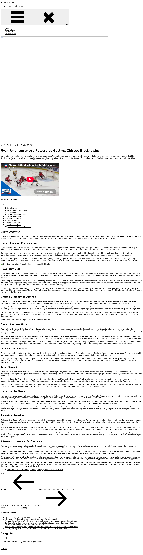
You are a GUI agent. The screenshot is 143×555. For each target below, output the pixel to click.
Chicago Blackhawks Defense (17, 214)
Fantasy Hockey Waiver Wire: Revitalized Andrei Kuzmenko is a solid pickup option (36, 529)
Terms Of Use (10, 30)
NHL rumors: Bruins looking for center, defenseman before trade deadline (32, 519)
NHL (2, 473)
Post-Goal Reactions (14, 225)
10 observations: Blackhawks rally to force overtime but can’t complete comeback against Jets (39, 523)
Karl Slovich (7, 145)
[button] (35, 17)
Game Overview (12, 208)
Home (7, 28)
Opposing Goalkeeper (14, 218)
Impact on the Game (14, 223)
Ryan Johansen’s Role (14, 216)
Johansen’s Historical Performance (19, 227)
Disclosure (9, 32)
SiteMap (4, 549)
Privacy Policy (10, 34)
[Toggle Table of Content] (2, 204)
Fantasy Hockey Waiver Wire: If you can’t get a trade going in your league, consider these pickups (41, 521)
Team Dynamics (12, 221)
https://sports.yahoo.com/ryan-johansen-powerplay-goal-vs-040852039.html (35, 470)
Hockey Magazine (7, 2)
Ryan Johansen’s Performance (17, 210)
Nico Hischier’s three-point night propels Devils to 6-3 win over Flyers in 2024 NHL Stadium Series (41, 527)
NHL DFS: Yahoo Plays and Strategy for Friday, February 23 (27, 517)
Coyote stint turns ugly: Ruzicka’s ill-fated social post (24, 525)
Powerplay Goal (12, 212)
